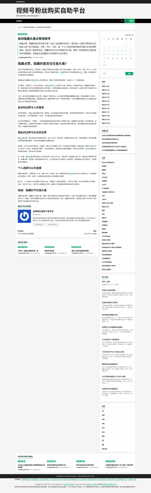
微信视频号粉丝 (93, 479)
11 (108, 51)
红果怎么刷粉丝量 (110, 461)
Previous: (26, 232)
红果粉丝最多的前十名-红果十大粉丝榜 (114, 146)
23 (131, 55)
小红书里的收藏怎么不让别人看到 (113, 376)
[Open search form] (122, 21)
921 (103, 440)
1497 (103, 424)
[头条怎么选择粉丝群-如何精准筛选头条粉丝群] (31, 461)
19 (113, 55)
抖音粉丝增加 (111, 479)
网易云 (104, 229)
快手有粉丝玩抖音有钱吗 (109, 143)
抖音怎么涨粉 (106, 240)
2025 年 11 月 (106, 119)
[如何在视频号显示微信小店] (61, 461)
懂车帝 (104, 218)
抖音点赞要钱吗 (107, 255)
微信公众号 (105, 207)
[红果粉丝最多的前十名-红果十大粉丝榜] (119, 461)
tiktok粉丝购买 (83, 479)
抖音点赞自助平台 (121, 479)
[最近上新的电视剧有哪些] (84, 247)
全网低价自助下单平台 (25, 57)
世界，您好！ (106, 281)
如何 (87, 149)
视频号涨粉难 (49, 251)
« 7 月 (103, 65)
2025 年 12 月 (106, 116)
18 (108, 55)
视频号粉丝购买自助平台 (50, 10)
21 (122, 55)
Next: (90, 232)
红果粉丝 (104, 225)
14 (122, 51)
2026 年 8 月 (105, 86)
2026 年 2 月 (105, 108)
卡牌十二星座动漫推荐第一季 (28, 251)
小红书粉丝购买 (44, 479)
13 (117, 51)
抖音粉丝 (89, 484)
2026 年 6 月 (105, 94)
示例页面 (19, 21)
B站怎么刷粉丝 (106, 269)
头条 (103, 196)
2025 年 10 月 (106, 123)
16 (131, 51)
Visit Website (39, 224)
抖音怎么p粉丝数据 (108, 290)
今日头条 (104, 177)
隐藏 (21, 63)
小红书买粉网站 (107, 262)
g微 (103, 445)
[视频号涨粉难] (57, 247)
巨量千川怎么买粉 (107, 203)
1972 (103, 428)
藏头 (32, 113)
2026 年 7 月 (105, 90)
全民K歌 (104, 181)
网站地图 (105, 484)
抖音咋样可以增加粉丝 (110, 389)
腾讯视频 (104, 232)
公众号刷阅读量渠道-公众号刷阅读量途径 (114, 150)
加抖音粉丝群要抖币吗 (110, 315)
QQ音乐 (104, 170)
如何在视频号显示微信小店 (110, 139)
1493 (103, 419)
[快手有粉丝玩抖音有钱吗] (90, 461)
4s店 (103, 432)
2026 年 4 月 (105, 101)
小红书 (104, 199)
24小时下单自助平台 (108, 162)
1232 (103, 415)
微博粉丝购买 (26, 479)
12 (113, 51)
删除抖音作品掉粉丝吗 (110, 364)
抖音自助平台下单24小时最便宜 (111, 247)
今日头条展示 (21, 461)
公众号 (104, 184)
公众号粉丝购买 (54, 479)
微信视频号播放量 (22, 34)
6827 (103, 436)
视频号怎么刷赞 (107, 251)
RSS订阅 (104, 449)
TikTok (103, 173)
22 (126, 55)
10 (104, 51)
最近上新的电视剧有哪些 (80, 251)
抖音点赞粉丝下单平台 (109, 266)
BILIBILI (104, 166)
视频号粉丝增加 (51, 461)
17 (104, 55)
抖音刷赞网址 (106, 258)
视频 (35, 80)
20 (117, 55)
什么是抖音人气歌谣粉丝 (110, 339)
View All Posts (52, 224)
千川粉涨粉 (105, 188)
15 (126, 51)
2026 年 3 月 (105, 105)
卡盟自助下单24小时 (108, 192)
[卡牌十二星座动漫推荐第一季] (30, 247)
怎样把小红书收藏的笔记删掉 (112, 327)
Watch (132, 21)
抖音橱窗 (104, 221)
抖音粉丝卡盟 (132, 479)
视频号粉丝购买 (64, 479)
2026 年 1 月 (105, 112)
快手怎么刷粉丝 (80, 461)
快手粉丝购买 (34, 479)
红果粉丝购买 (74, 479)
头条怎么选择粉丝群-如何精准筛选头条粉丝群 (116, 135)
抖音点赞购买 (102, 479)
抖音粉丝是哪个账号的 (110, 302)
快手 (103, 214)
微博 (103, 210)
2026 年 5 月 (105, 97)
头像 (62, 63)
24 (104, 58)
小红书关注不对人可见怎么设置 (113, 352)
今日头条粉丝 (106, 236)
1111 (103, 411)
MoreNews (81, 476)
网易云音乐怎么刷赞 (108, 243)
